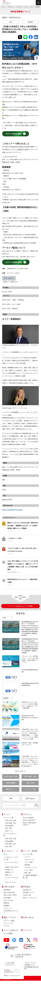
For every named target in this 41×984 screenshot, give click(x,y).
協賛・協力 (27, 872)
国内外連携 (7, 898)
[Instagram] (35, 940)
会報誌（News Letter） (12, 867)
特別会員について (28, 892)
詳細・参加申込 (9, 278)
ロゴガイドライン (10, 965)
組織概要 (6, 905)
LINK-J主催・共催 (10, 776)
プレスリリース (29, 859)
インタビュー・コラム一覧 (11, 858)
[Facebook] (14, 940)
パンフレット (8, 908)
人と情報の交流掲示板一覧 (30, 876)
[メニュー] (38, 2)
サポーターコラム (10, 882)
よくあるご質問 (9, 962)
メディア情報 (28, 862)
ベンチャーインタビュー (12, 878)
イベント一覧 (30, 789)
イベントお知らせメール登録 (11, 931)
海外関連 (27, 865)
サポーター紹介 (8, 900)
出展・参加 (30, 783)
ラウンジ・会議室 (9, 920)
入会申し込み (27, 895)
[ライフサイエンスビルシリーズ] (11, 946)
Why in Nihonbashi (9, 892)
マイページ (27, 930)
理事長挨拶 (7, 890)
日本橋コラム (9, 869)
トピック (27, 857)
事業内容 (6, 903)
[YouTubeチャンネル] (6, 940)
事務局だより (9, 872)
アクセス (6, 926)
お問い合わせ (30, 798)
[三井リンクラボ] (29, 946)
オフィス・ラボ (8, 923)
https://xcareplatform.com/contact (12, 509)
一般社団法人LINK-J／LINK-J (6, 2)
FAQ (10, 798)
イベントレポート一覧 (11, 835)
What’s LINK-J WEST (10, 895)
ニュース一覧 (27, 854)
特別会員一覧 (27, 890)
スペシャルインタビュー (12, 863)
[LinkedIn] (21, 940)
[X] (28, 940)
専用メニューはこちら (30, 898)
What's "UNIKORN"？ (29, 820)
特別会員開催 (10, 783)
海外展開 (30, 22)
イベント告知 (28, 870)
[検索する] (36, 805)
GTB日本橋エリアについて (11, 912)
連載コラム (8, 875)
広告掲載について (29, 965)
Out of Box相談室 (28, 817)
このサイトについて (30, 962)
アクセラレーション (30, 867)
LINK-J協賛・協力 (30, 776)
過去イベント (10, 789)
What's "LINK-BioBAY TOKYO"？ (29, 824)
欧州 (10, 22)
